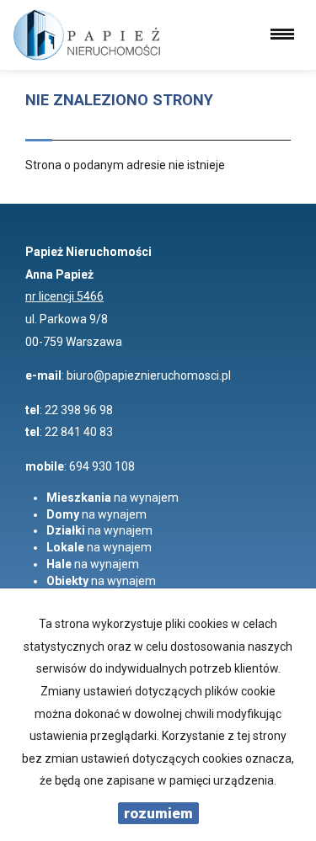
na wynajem (112, 497)
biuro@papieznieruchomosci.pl (149, 375)
